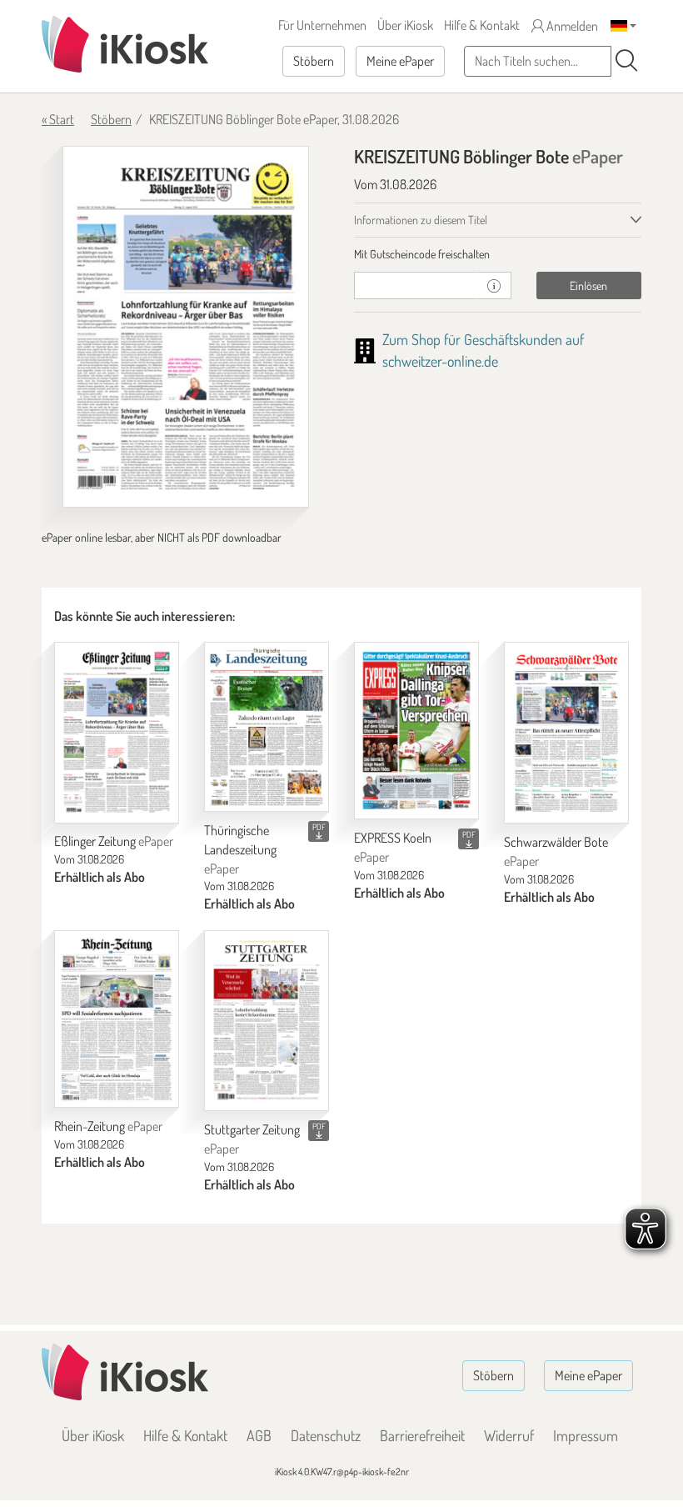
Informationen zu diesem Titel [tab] (420, 220)
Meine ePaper (400, 61)
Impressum (585, 1435)
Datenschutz (326, 1435)
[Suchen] (626, 61)
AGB (259, 1435)
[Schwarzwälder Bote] (566, 733)
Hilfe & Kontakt (482, 25)
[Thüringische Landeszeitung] (266, 727)
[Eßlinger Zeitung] (116, 732)
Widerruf (509, 1435)
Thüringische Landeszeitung (240, 849)
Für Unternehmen (322, 25)
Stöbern (313, 61)
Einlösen (588, 285)
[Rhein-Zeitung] (116, 1019)
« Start (58, 119)
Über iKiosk (405, 25)
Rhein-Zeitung (108, 1126)
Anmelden (571, 26)
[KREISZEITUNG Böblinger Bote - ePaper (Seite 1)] (185, 327)
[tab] (497, 254)
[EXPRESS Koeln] (416, 730)
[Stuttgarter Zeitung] (266, 1020)
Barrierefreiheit (422, 1435)
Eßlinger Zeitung (113, 841)
